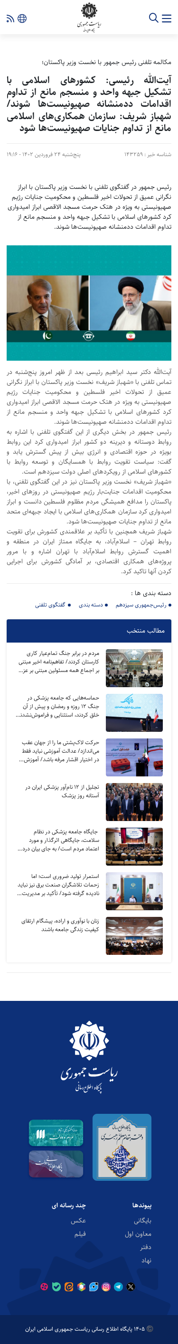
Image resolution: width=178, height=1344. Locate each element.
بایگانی (142, 1220)
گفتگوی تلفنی (50, 604)
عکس (78, 1220)
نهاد (146, 1260)
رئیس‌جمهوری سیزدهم (141, 604)
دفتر (145, 1246)
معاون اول (138, 1233)
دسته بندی (91, 604)
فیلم (80, 1233)
